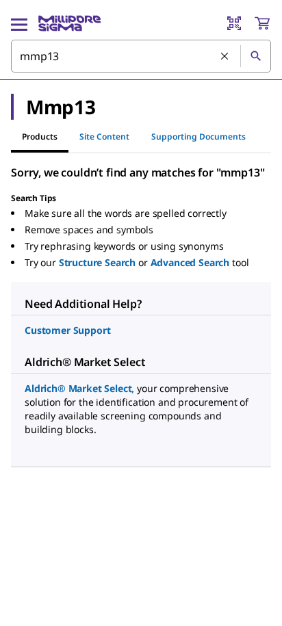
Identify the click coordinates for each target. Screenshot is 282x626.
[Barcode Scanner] (234, 23)
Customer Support (67, 330)
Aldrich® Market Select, (79, 388)
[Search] (255, 56)
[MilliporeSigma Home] (69, 23)
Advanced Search (190, 262)
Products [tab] (39, 136)
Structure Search (97, 262)
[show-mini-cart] (262, 23)
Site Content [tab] (104, 136)
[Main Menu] (19, 23)
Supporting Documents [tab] (198, 136)
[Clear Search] (225, 57)
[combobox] (141, 56)
